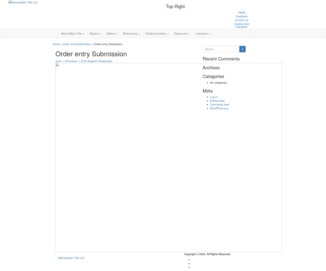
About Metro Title (71, 33)
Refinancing (130, 33)
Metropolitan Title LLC (71, 258)
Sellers (111, 33)
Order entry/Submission (77, 44)
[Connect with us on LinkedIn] (192, 267)
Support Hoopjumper (100, 61)
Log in (214, 97)
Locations (201, 33)
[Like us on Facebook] (192, 263)
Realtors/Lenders (156, 33)
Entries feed (217, 101)
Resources (181, 33)
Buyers (94, 33)
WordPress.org (219, 108)
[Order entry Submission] (168, 157)
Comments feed (219, 104)
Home (56, 44)
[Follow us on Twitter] (192, 260)
